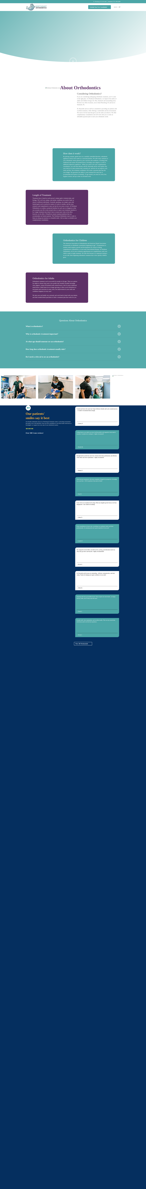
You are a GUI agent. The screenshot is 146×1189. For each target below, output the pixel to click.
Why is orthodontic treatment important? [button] (42, 334)
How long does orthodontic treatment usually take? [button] (46, 349)
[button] (117, 7)
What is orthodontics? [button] (34, 326)
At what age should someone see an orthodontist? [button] (45, 342)
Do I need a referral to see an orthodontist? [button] (42, 357)
